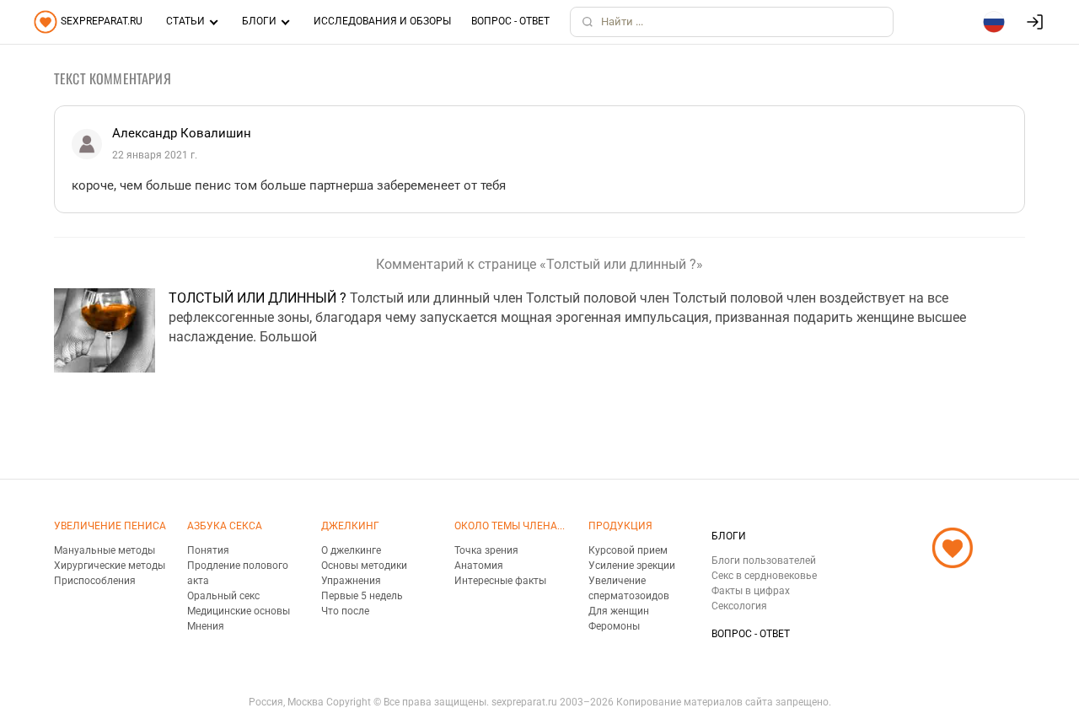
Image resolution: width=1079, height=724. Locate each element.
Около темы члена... (509, 526)
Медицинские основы (238, 611)
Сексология (739, 606)
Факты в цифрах (750, 591)
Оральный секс (223, 596)
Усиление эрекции (631, 565)
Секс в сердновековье (764, 576)
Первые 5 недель (362, 596)
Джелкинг (350, 526)
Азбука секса (224, 526)
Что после (345, 611)
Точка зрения (486, 550)
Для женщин (618, 611)
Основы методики (364, 565)
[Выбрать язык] (994, 22)
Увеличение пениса (110, 526)
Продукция (620, 526)
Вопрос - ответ (510, 21)
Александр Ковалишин (181, 133)
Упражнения (351, 581)
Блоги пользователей (763, 560)
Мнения (205, 626)
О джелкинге (351, 550)
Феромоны (614, 626)
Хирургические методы (109, 565)
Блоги (259, 21)
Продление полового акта (237, 573)
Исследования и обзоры (382, 21)
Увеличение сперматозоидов (628, 588)
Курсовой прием (628, 550)
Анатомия (478, 565)
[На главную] (952, 589)
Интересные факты (500, 581)
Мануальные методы (104, 550)
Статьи (185, 21)
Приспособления (95, 581)
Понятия (208, 550)
